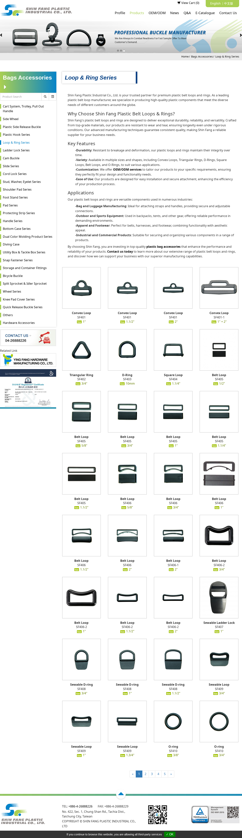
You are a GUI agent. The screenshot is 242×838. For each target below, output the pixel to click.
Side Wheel (11, 119)
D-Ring (127, 375)
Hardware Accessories (19, 323)
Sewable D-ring (81, 684)
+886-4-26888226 (80, 806)
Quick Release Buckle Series (23, 307)
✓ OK (170, 834)
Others (8, 315)
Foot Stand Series (15, 197)
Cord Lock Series (15, 174)
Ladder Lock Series (16, 150)
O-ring (173, 746)
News (174, 13)
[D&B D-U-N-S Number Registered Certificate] (28, 388)
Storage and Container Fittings (25, 268)
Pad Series (10, 205)
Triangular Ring (81, 375)
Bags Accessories (202, 56)
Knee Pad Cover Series (19, 299)
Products (137, 13)
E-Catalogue (205, 13)
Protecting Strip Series (19, 213)
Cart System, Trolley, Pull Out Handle (23, 108)
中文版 (228, 3)
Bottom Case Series (17, 229)
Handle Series (12, 221)
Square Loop (173, 375)
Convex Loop (81, 313)
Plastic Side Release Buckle (22, 127)
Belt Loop (219, 375)
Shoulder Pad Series (17, 189)
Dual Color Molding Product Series (27, 237)
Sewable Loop (219, 684)
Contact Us (228, 13)
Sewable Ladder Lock (219, 623)
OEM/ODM (157, 13)
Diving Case (11, 244)
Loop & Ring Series (227, 56)
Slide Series (11, 166)
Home (185, 56)
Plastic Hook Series (16, 135)
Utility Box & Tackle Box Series (24, 252)
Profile (120, 13)
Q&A (187, 13)
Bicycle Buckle (13, 276)
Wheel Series (12, 291)
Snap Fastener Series (18, 260)
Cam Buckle (11, 158)
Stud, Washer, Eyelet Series (22, 182)
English (215, 3)
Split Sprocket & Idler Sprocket (25, 283)
